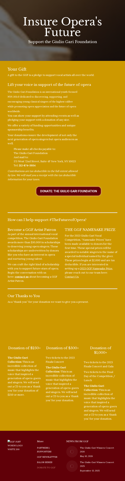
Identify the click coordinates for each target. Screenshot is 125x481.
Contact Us (72, 276)
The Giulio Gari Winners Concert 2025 (97, 464)
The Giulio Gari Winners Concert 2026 (97, 449)
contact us (22, 276)
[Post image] (72, 451)
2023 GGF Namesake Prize (96, 268)
